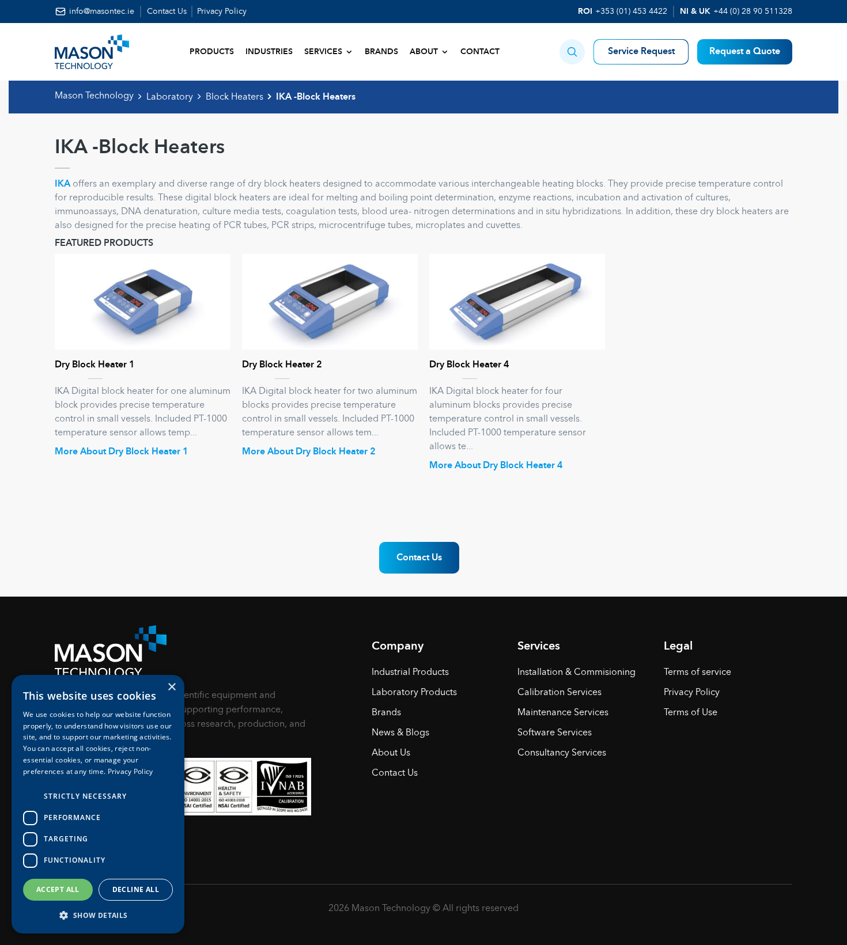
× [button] (171, 687)
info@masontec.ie (101, 11)
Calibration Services (559, 692)
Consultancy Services (561, 753)
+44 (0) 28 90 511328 (752, 11)
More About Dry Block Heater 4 (496, 465)
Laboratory (169, 97)
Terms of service (697, 672)
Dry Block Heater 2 (282, 365)
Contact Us (167, 11)
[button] (572, 51)
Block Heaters (234, 97)
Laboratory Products (414, 692)
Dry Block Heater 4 (469, 365)
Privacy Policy (222, 11)
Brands (381, 52)
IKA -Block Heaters (316, 97)
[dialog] (98, 804)
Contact (480, 52)
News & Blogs (400, 733)
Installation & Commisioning (576, 672)
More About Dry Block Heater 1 (121, 452)
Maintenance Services (562, 713)
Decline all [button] (135, 889)
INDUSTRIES (269, 52)
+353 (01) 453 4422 (631, 11)
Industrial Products (410, 672)
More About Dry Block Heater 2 (309, 452)
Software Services (554, 733)
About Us (391, 753)
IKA (62, 184)
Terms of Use (690, 713)
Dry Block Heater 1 (95, 365)
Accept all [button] (58, 889)
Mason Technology (94, 96)
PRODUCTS (212, 52)
